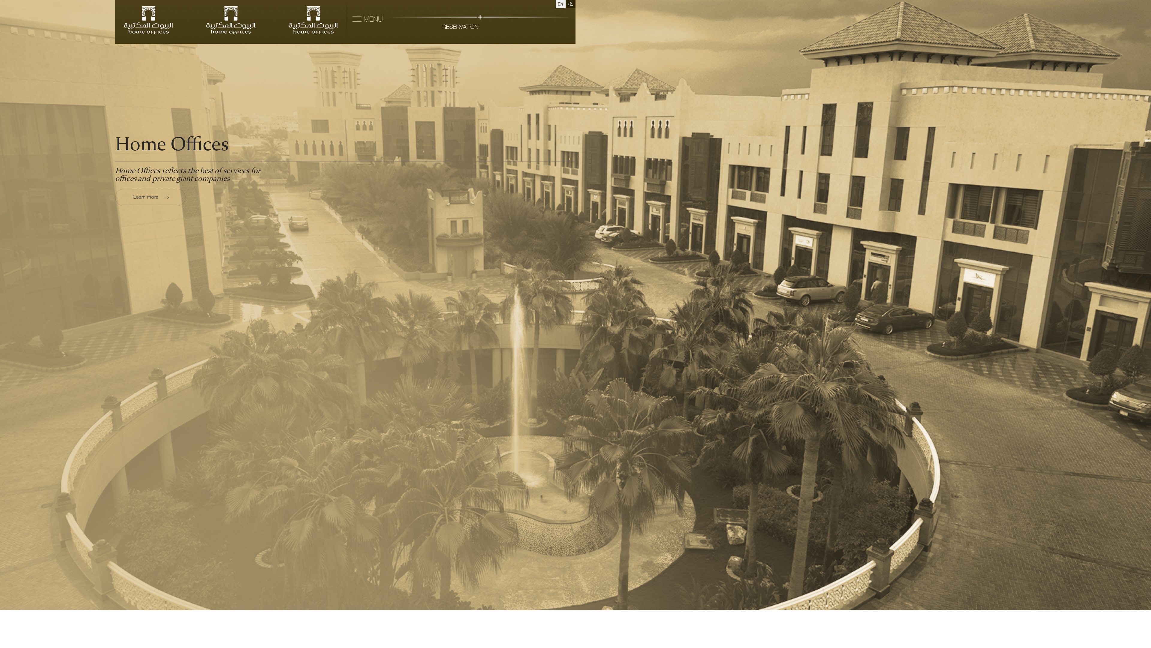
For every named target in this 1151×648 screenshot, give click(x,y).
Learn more (146, 197)
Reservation (460, 27)
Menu (372, 19)
